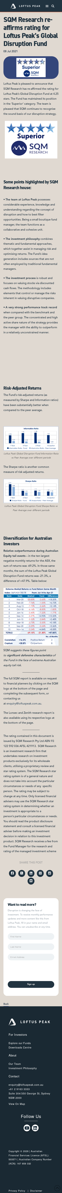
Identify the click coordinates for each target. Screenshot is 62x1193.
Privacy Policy (17, 1190)
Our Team (15, 1064)
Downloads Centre (20, 1047)
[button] (47, 6)
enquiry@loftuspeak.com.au (24, 703)
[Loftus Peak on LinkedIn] (35, 1128)
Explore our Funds (20, 1043)
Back (6, 1004)
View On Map (17, 1104)
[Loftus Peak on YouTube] (27, 1128)
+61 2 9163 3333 (19, 1089)
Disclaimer (36, 1190)
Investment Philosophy (23, 1068)
